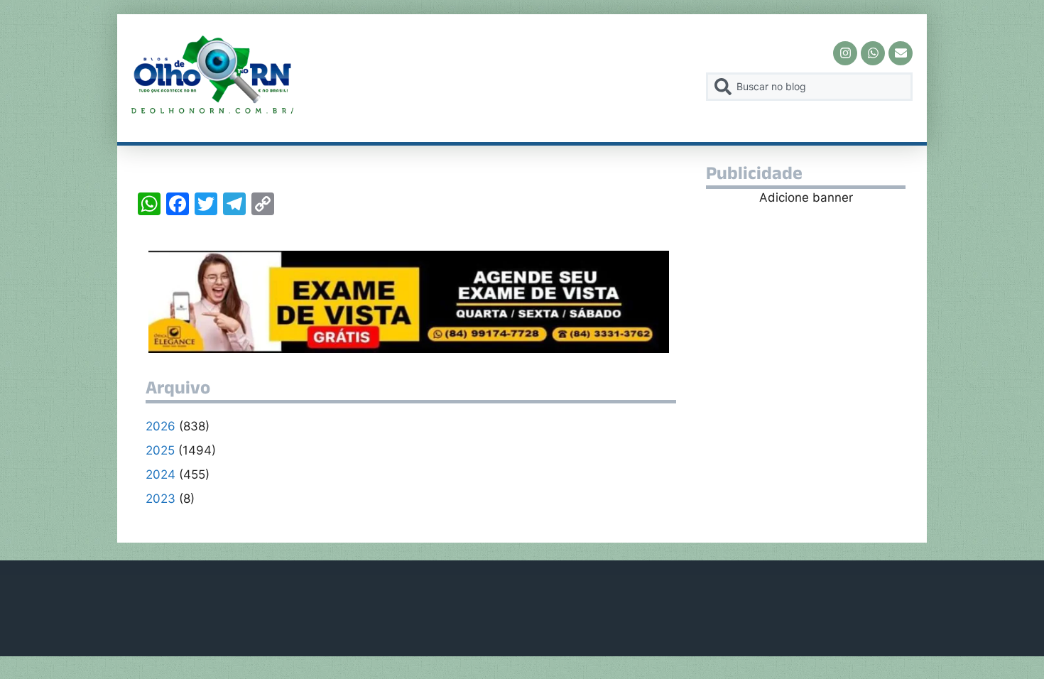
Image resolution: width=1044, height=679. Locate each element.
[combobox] (809, 86)
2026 (160, 426)
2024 (160, 474)
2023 (160, 498)
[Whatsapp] (873, 53)
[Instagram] (845, 53)
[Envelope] (900, 53)
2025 (160, 450)
